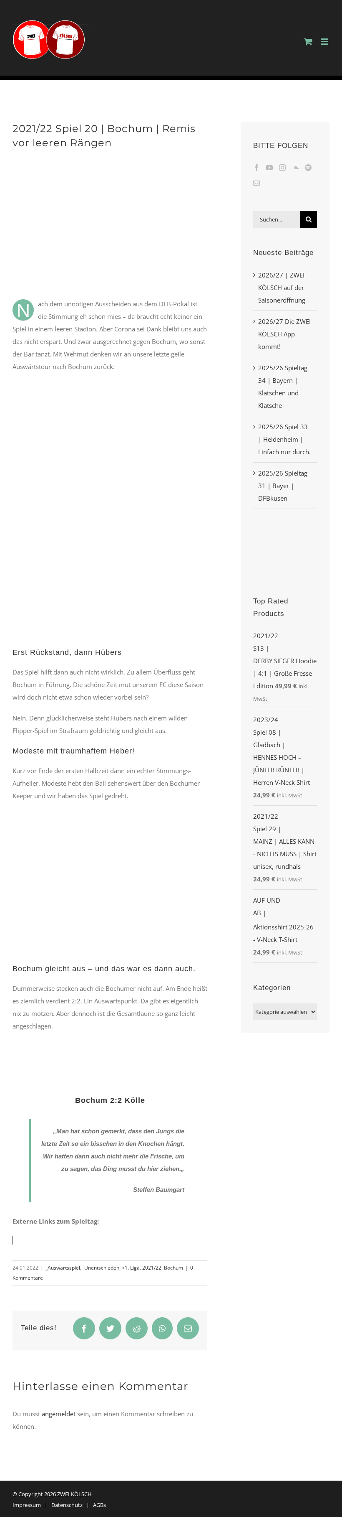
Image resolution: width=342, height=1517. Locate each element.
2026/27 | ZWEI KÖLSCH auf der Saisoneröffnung (281, 287)
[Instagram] (282, 167)
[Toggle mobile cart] (308, 41)
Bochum (173, 1267)
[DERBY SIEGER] (285, 531)
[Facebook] (256, 167)
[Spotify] (308, 167)
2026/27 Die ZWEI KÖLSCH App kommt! (284, 334)
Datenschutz (67, 1505)
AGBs (99, 1505)
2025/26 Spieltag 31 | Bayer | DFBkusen (282, 485)
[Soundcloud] (295, 167)
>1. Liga (131, 1267)
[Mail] (256, 183)
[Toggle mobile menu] (325, 41)
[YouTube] (269, 167)
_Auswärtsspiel (62, 1267)
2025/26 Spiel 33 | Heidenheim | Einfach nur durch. (284, 439)
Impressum (27, 1505)
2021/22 (151, 1267)
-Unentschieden (101, 1267)
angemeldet (58, 1414)
